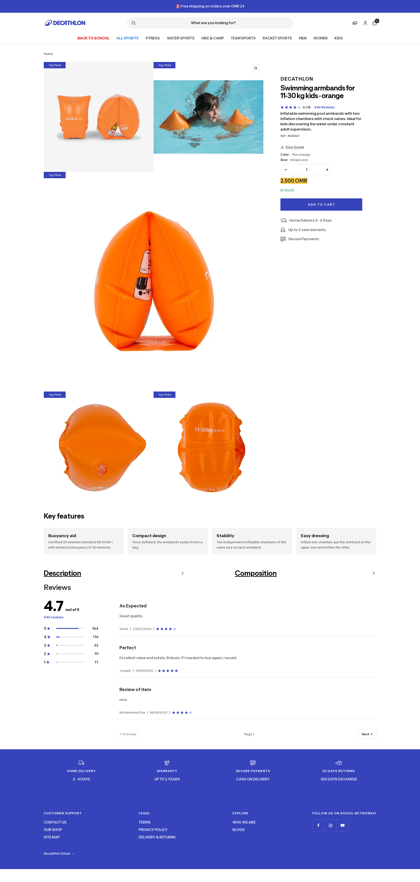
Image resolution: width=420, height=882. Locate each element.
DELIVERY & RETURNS (157, 837)
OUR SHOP (53, 829)
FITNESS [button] (153, 38)
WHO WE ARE (244, 822)
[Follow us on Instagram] (330, 825)
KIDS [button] (338, 38)
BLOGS (239, 829)
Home (48, 54)
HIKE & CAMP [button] (212, 38)
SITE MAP (52, 837)
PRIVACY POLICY (153, 829)
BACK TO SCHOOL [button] (93, 38)
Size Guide (294, 147)
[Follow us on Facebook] (318, 825)
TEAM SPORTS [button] (243, 38)
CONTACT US (55, 822)
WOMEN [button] (320, 38)
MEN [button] (302, 38)
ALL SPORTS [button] (127, 38)
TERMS (145, 822)
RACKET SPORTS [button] (277, 38)
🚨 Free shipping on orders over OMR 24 (210, 6)
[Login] (365, 22)
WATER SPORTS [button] (180, 38)
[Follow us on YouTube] (342, 825)
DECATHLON (296, 79)
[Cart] (374, 22)
